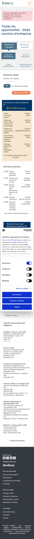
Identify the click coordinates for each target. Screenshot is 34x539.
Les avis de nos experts (11, 475)
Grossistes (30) (8, 377)
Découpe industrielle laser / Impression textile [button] (8, 148)
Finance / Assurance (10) (11, 354)
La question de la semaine (11, 481)
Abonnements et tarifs (11, 499)
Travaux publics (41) (10, 427)
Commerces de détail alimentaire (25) (16, 368)
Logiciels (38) (7, 389)
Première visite (8, 493)
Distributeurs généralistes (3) (13, 366)
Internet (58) (7, 391)
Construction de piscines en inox (13, 180)
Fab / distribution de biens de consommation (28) (13, 406)
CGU (20, 526)
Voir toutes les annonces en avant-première (16, 156)
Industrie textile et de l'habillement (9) (16, 409)
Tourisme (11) (7, 338)
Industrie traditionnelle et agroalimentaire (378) (12, 403)
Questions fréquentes (10, 496)
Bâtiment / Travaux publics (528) (15, 425)
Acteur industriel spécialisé (12, 173)
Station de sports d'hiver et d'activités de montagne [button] (8, 123)
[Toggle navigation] (29, 3)
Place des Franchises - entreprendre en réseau (19, 532)
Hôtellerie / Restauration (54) (13, 334)
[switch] (29, 269)
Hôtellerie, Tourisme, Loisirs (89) (14, 332)
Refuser (17, 307)
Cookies (27, 528)
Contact (5, 518)
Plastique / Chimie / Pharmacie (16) (15, 419)
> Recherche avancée (17, 441)
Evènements (7, 478)
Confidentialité (17, 528)
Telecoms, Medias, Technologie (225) (16, 384)
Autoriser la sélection (17, 301)
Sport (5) (6, 340)
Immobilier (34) (8, 356)
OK (7, 86)
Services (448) (8, 348)
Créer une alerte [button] (22, 93)
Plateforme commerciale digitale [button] (8, 131)
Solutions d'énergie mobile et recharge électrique (12, 206)
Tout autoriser (17, 294)
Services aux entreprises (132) (13, 350)
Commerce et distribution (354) (14, 364)
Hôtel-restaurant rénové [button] (7, 115)
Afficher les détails (22, 288)
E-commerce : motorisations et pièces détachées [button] (9, 138)
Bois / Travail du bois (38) (11, 433)
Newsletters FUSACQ (10, 502)
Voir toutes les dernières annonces (16, 213)
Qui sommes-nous (9, 512)
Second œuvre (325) (10, 431)
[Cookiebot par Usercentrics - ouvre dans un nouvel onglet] (24, 230)
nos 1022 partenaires (15, 240)
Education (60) (8, 358)
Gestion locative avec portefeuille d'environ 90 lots (13, 189)
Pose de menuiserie (13, 198)
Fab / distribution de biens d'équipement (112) (12, 412)
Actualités (6, 484)
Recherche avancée (21, 86)
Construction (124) (9, 429)
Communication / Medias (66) (13, 395)
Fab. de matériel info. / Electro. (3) (15, 393)
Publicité (6, 515)
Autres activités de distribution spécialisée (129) (13, 371)
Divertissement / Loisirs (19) (13, 336)
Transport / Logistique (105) (13, 352)
